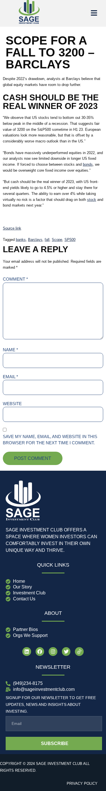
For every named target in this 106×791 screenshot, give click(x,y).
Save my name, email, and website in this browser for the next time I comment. (50, 439)
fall (47, 239)
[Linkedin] (26, 651)
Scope (57, 239)
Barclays (35, 239)
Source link (12, 228)
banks (21, 239)
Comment (15, 279)
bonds (88, 164)
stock (91, 199)
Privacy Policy (82, 783)
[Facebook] (40, 651)
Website (12, 403)
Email (10, 376)
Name (10, 349)
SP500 (69, 239)
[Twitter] (66, 651)
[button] (93, 13)
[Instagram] (53, 651)
